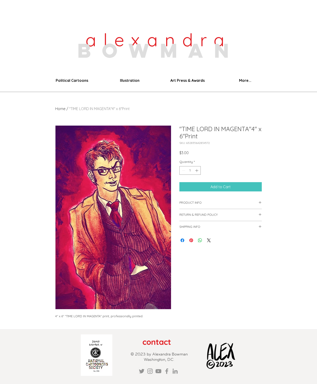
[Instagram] (150, 371)
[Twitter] (141, 371)
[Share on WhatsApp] (200, 240)
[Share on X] (209, 240)
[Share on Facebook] (182, 240)
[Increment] (197, 170)
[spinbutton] (190, 170)
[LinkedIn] (175, 371)
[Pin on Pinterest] (191, 240)
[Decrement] (183, 170)
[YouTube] (158, 371)
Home (60, 108)
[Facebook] (166, 371)
